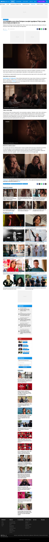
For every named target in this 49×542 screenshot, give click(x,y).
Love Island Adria (12, 521)
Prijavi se (25, 367)
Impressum (15, 535)
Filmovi (3, 523)
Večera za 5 (27, 528)
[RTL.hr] (4, 1)
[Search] (46, 1)
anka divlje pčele (6, 183)
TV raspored (18, 1)
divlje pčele (25, 183)
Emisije (12, 1)
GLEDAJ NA (40, 1)
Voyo (2, 525)
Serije (2, 521)
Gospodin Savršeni (25, 4)
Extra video (25, 1)
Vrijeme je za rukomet (27, 522)
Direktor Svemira (40, 4)
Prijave (35, 1)
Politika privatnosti (26, 535)
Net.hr (11, 212)
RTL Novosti (21, 358)
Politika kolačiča (36, 535)
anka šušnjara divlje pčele (16, 183)
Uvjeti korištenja (20, 535)
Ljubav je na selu (28, 526)
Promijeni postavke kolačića (43, 535)
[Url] (46, 29)
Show (19, 338)
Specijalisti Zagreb (12, 523)
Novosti (8, 1)
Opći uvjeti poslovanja (4, 536)
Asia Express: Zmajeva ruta (16, 4)
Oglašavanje (31, 535)
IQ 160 (8, 4)
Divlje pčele (33, 4)
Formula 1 (46, 4)
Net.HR (31, 1)
